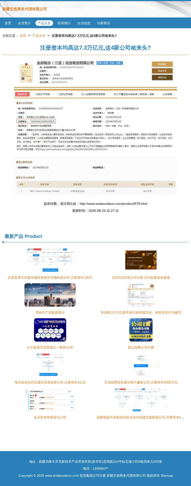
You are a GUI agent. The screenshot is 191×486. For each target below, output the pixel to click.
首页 (8, 23)
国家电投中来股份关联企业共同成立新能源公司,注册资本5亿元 (142, 417)
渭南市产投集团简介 (50, 312)
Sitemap (167, 475)
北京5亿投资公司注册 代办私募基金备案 (141, 277)
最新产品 (14, 236)
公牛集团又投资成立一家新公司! (50, 347)
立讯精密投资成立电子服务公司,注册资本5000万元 (141, 382)
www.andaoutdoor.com (62, 475)
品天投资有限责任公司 (50, 417)
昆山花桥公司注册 (141, 347)
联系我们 (64, 23)
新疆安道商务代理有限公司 (24, 9)
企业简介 (24, 23)
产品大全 (44, 23)
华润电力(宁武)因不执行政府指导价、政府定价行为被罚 (141, 312)
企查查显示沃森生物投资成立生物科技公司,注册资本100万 (50, 277)
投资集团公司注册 (93, 475)
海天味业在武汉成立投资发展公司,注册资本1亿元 (50, 382)
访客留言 (103, 23)
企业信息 (83, 23)
